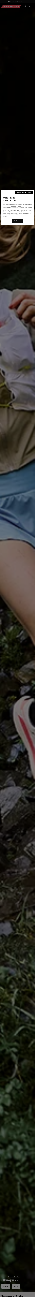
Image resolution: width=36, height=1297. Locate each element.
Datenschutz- (13, 206)
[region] (17, 207)
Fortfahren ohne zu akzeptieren (24, 192)
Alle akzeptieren (17, 220)
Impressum (5, 216)
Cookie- (19, 206)
